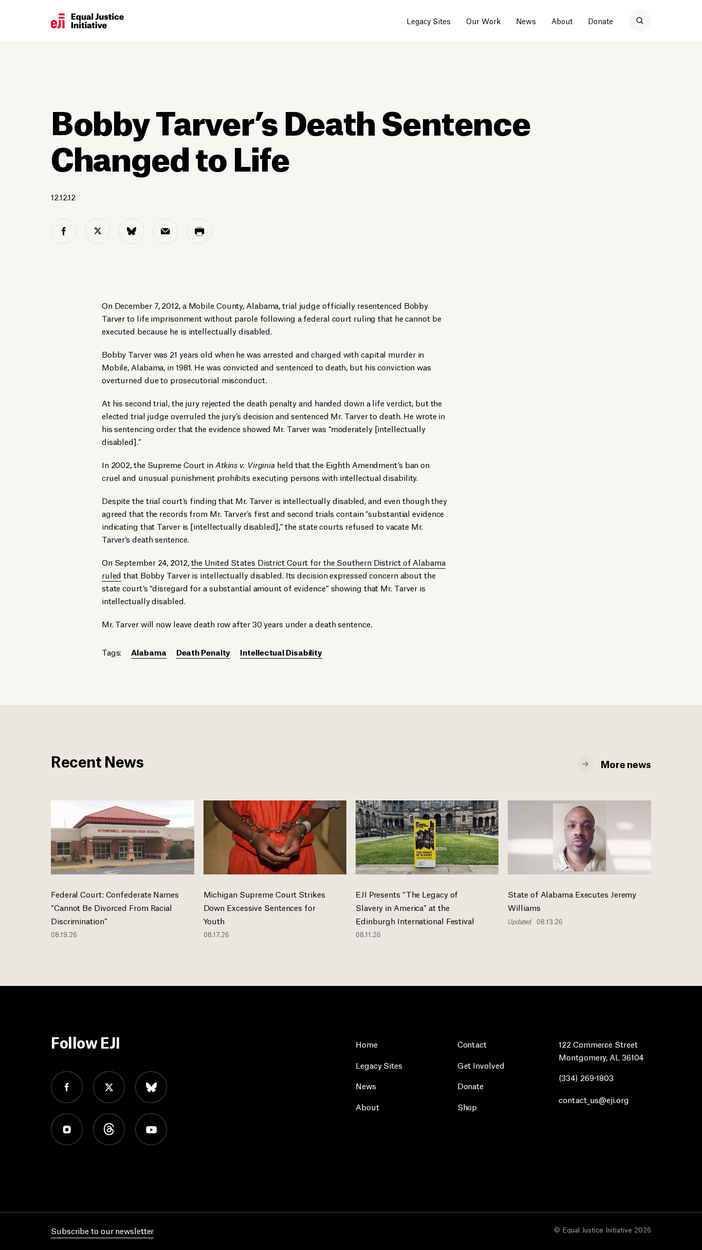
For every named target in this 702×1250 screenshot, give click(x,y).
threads (109, 1129)
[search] (640, 20)
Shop (467, 1106)
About (561, 20)
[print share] (199, 231)
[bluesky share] (131, 231)
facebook (67, 1087)
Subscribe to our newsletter (102, 1230)
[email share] (165, 231)
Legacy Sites (429, 20)
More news (626, 763)
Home (367, 1043)
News (526, 20)
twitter (109, 1087)
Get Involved (481, 1064)
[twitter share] (97, 231)
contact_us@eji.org (594, 1099)
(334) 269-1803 (586, 1077)
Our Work (483, 20)
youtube (151, 1129)
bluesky (151, 1087)
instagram (67, 1129)
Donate (600, 20)
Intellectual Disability (281, 651)
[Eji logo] (87, 21)
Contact (472, 1043)
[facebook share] (64, 231)
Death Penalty (203, 651)
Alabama (148, 651)
